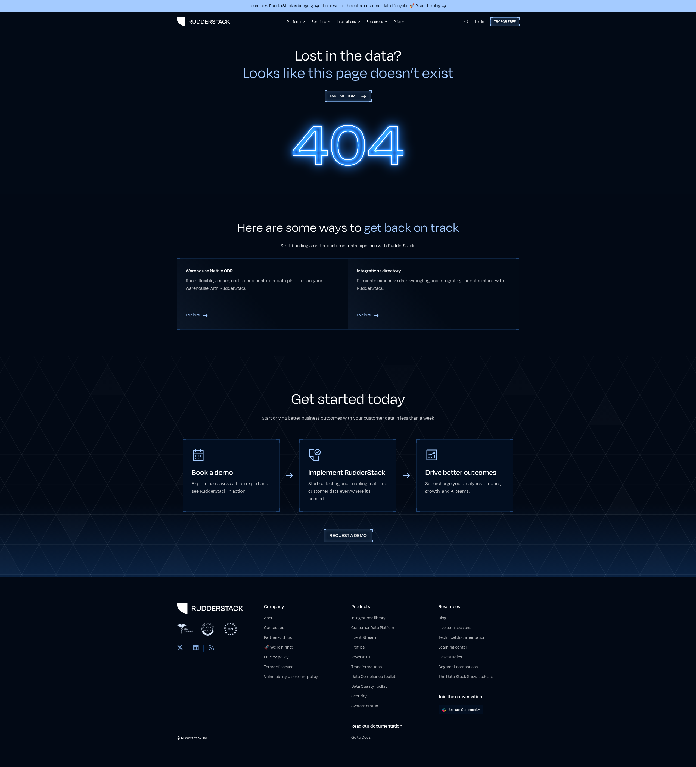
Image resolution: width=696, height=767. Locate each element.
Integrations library (368, 618)
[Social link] (180, 648)
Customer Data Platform (373, 628)
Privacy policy (276, 657)
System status (364, 706)
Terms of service (278, 667)
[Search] (466, 21)
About (269, 618)
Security (359, 696)
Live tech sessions (455, 628)
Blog (442, 618)
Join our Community (464, 709)
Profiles (358, 647)
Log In (479, 21)
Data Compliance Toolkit (373, 677)
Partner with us (278, 637)
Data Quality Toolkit (369, 686)
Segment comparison (458, 667)
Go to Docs (361, 737)
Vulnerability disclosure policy (291, 677)
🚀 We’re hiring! (278, 647)
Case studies (450, 657)
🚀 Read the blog (424, 6)
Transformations (366, 667)
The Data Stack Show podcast (466, 677)
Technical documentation (462, 637)
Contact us (274, 628)
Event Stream (363, 637)
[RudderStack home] (203, 21)
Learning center (453, 647)
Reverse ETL (361, 657)
